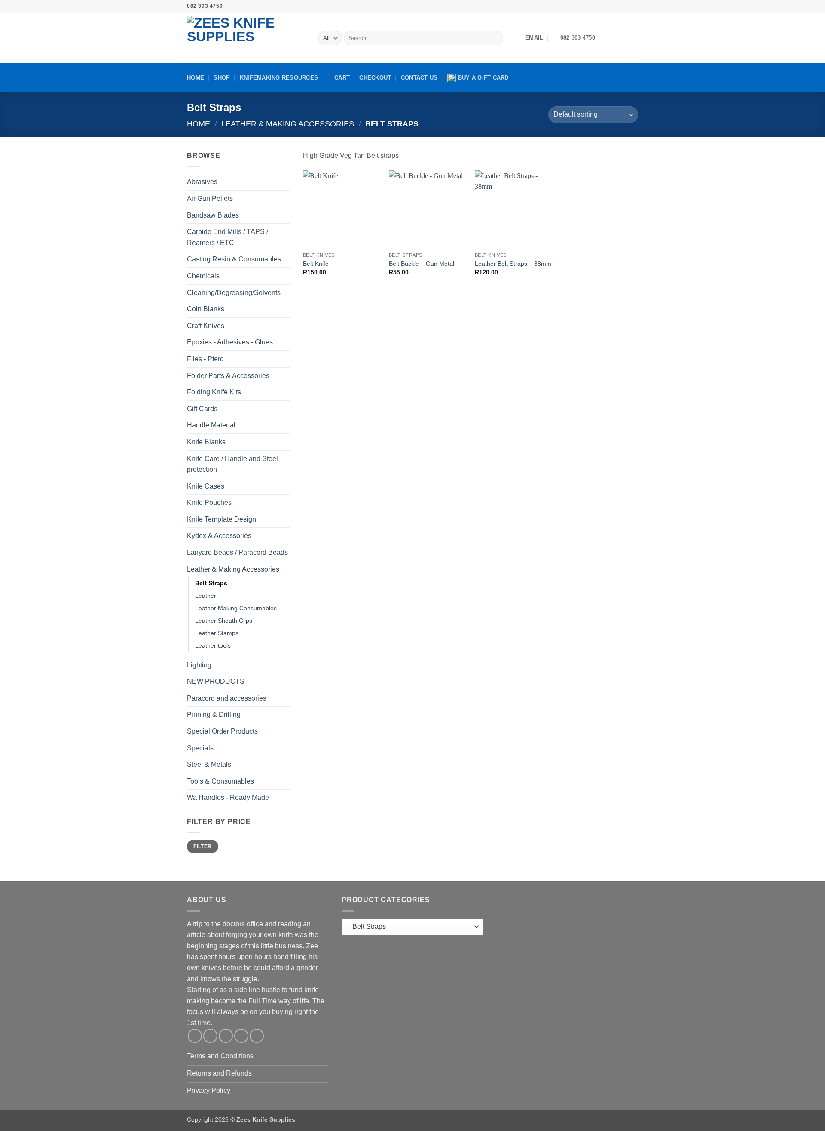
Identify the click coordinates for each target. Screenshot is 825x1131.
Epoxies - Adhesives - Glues (230, 342)
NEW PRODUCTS (215, 681)
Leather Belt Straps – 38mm (513, 263)
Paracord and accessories (226, 698)
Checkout (375, 77)
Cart (342, 77)
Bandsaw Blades (213, 215)
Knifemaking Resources (279, 77)
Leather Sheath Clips (223, 620)
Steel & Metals (209, 764)
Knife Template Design (221, 519)
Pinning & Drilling (214, 714)
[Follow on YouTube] (633, 6)
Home (195, 77)
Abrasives (202, 181)
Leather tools (213, 645)
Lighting (199, 665)
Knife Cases (205, 486)
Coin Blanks (205, 309)
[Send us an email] (617, 6)
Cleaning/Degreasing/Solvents (234, 292)
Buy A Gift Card (483, 77)
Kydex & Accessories (219, 535)
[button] (612, 38)
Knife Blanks (206, 442)
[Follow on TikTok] (609, 6)
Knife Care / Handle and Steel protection (232, 464)
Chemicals (203, 276)
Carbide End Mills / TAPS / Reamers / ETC (227, 237)
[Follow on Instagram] (601, 6)
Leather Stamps (216, 633)
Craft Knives (205, 325)
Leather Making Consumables (236, 608)
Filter (202, 846)
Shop (222, 77)
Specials (200, 748)
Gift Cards (202, 408)
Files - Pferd (205, 359)
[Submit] (495, 38)
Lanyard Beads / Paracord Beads (237, 552)
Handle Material (211, 425)
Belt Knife (316, 263)
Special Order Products (222, 731)
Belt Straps (211, 583)
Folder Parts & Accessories (228, 375)
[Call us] (625, 6)
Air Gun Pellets (210, 198)
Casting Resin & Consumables (234, 259)
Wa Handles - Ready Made (228, 797)
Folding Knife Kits (214, 392)
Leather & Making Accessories (287, 123)
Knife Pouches (209, 502)
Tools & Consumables (220, 781)
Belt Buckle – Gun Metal (421, 263)
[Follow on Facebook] (592, 6)
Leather (205, 595)
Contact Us (419, 77)
